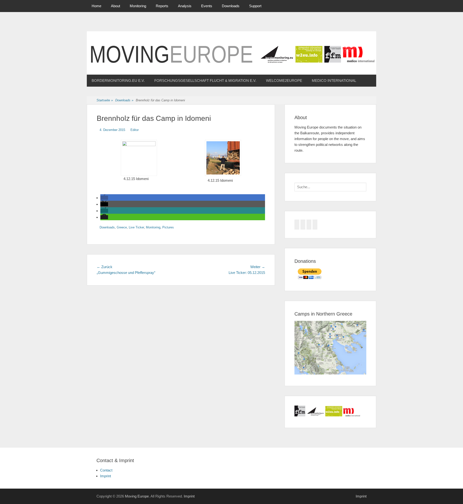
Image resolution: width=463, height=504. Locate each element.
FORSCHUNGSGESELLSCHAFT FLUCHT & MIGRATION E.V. (205, 80)
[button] (104, 198)
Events (206, 6)
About (115, 6)
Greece (122, 227)
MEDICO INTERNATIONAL (334, 80)
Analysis (184, 6)
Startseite (104, 100)
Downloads (230, 6)
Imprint (105, 476)
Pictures (168, 227)
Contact (106, 470)
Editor (134, 130)
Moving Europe (137, 496)
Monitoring (138, 6)
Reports (162, 6)
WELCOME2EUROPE (284, 80)
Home (96, 6)
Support (255, 6)
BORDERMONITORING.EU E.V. (118, 80)
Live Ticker (136, 227)
